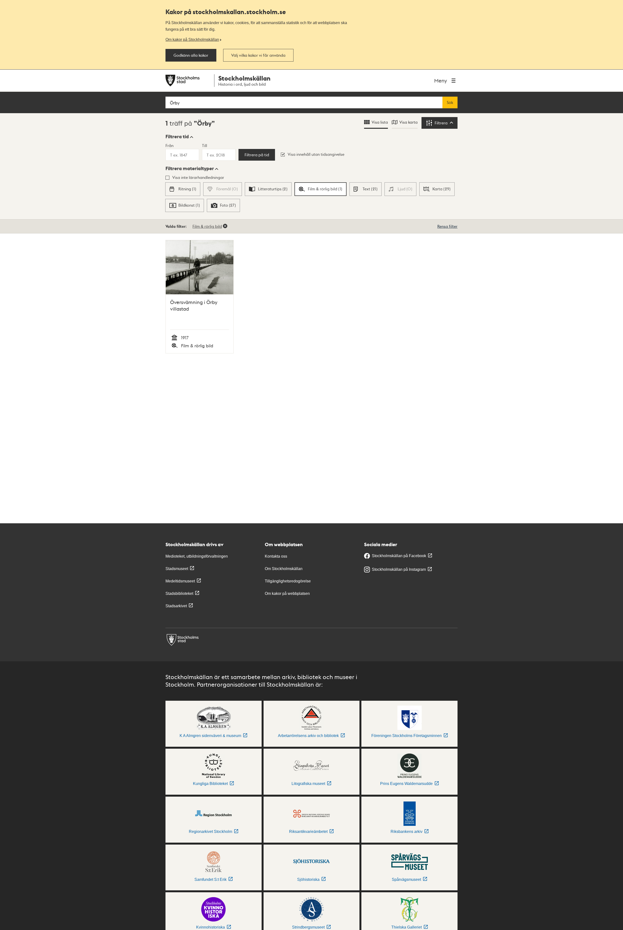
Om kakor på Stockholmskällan (192, 39)
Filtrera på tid (257, 154)
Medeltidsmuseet (180, 581)
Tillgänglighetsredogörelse (288, 581)
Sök (450, 102)
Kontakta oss (276, 556)
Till (204, 145)
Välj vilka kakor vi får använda (258, 55)
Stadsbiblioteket (179, 593)
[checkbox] (182, 189)
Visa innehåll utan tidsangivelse (316, 154)
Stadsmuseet (176, 569)
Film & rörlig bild (207, 226)
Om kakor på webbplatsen (287, 593)
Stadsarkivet (176, 606)
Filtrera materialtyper (189, 168)
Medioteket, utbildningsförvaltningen (196, 556)
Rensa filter (447, 226)
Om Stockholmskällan (283, 569)
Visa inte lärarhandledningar (198, 177)
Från (169, 145)
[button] (179, 136)
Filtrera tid (177, 136)
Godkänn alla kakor (191, 55)
